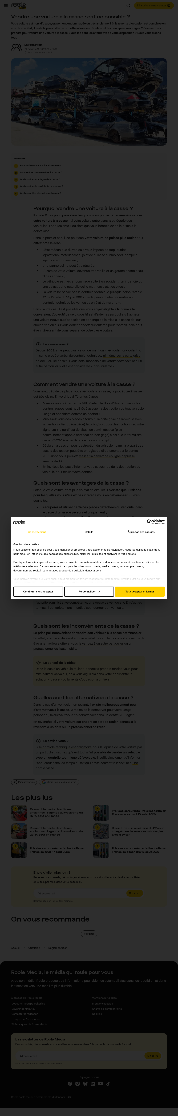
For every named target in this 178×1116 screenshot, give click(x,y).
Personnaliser (87, 591)
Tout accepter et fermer (140, 591)
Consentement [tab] (37, 531)
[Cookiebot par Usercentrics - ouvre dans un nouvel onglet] (149, 522)
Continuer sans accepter (38, 591)
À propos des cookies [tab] (141, 531)
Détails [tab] (89, 531)
